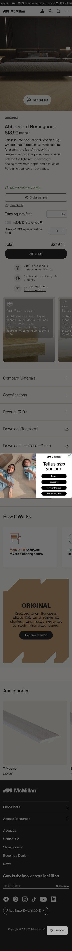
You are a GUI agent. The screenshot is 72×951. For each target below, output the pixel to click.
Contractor (54, 482)
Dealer (54, 476)
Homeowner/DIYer (54, 494)
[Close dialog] (69, 455)
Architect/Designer (54, 488)
